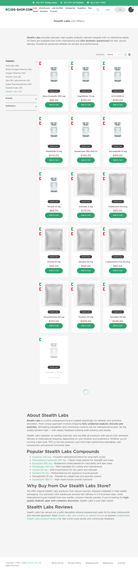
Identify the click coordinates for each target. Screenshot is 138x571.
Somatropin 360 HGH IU (85, 151)
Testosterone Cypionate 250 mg (49, 460)
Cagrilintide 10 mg (85, 96)
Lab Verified (57, 8)
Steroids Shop (32, 563)
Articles (121, 563)
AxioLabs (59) (12, 66)
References (108, 563)
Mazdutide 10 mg (54, 151)
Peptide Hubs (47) (14, 88)
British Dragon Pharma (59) (19, 69)
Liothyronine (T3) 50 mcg (118, 262)
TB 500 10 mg (54, 207)
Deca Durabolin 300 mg (54, 96)
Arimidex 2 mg (86, 207)
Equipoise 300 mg (42, 463)
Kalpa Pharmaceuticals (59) (19, 84)
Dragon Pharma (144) (16, 73)
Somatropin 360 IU (42, 479)
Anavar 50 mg (39, 470)
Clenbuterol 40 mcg (117, 207)
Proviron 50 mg (85, 317)
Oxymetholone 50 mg (54, 317)
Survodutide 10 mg (118, 151)
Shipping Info (92, 563)
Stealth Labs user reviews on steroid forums (81, 515)
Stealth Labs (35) (14, 91)
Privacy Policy (74, 563)
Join (120, 10)
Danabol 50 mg (86, 262)
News (35, 11)
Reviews (44, 11)
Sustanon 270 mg (54, 372)
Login (107, 10)
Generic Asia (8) (13, 77)
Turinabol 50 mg (117, 317)
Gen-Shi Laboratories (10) (18, 80)
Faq (90, 8)
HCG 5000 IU (117, 96)
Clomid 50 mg (54, 262)
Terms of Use (57, 563)
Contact (53, 11)
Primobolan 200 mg (43, 466)
